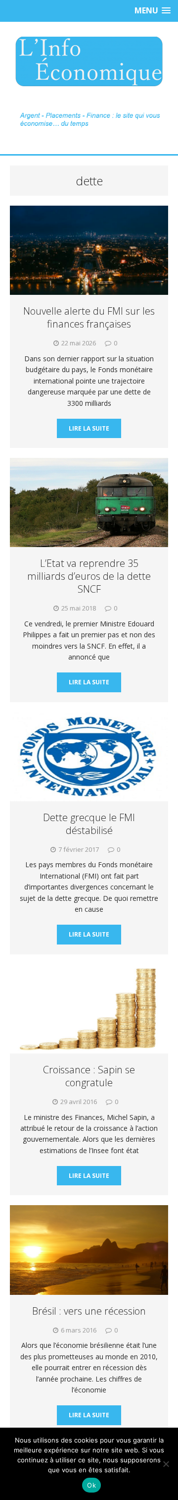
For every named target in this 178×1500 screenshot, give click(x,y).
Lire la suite (89, 428)
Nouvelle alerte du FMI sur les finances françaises (89, 317)
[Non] (166, 1464)
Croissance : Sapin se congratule (89, 1076)
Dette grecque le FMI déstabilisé (89, 824)
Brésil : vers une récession (89, 1311)
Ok (91, 1485)
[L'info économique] (89, 61)
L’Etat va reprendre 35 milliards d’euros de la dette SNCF (89, 576)
